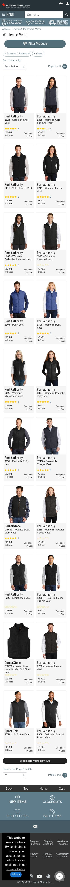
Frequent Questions (34, 842)
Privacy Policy (16, 869)
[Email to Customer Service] (35, 826)
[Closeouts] (52, 798)
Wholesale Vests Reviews (35, 760)
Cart (61, 788)
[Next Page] (64, 66)
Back (9, 788)
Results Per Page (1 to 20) (17, 769)
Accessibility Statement (62, 855)
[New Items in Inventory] (18, 798)
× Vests (38, 53)
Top (26, 788)
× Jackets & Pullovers (17, 53)
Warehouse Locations (63, 842)
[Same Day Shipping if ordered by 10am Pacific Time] (58, 22)
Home (44, 788)
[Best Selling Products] (18, 813)
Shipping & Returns (48, 842)
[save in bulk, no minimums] (35, 22)
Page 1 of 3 (54, 774)
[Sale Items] (52, 813)
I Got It (16, 874)
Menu (10, 14)
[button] (50, 2)
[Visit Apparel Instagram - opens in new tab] (31, 875)
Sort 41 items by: (12, 60)
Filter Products (38, 43)
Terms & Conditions (47, 855)
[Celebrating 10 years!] (11, 22)
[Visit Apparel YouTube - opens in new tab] (39, 875)
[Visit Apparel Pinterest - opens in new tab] (48, 875)
